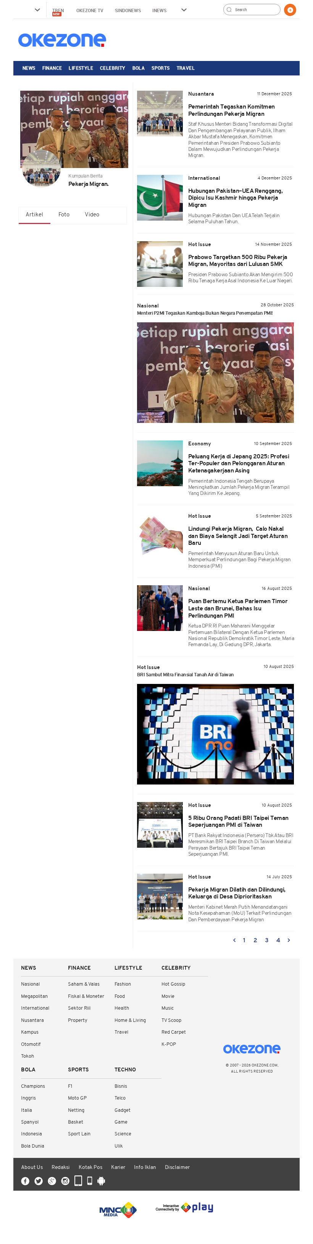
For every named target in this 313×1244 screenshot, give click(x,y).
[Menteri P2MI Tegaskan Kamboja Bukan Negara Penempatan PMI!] (215, 372)
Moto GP (77, 1098)
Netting (76, 1110)
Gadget (123, 1110)
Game (121, 1122)
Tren (58, 11)
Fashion (123, 984)
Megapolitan (34, 996)
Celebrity (113, 68)
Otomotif (30, 1044)
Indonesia (31, 1134)
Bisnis (121, 1086)
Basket (75, 1122)
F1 (70, 1086)
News (29, 68)
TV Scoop (171, 1020)
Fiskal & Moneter (86, 996)
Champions (33, 1086)
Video (92, 215)
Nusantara (32, 1020)
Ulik (119, 1146)
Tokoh (27, 1056)
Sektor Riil (79, 1008)
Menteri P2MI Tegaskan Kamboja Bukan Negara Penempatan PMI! (205, 313)
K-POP (168, 1044)
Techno (125, 1070)
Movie (167, 996)
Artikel (34, 215)
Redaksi (61, 1167)
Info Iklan (145, 1167)
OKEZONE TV (89, 10)
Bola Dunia (32, 1146)
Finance (52, 68)
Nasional (30, 984)
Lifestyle (81, 68)
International (35, 1008)
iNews (159, 10)
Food (120, 996)
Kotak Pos (90, 1167)
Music (167, 1008)
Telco (120, 1098)
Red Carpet (173, 1032)
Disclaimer (177, 1167)
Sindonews (128, 10)
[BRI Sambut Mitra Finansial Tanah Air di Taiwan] (215, 734)
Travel (186, 68)
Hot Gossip (173, 984)
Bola (138, 68)
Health (122, 1008)
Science (123, 1134)
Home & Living (130, 1020)
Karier (118, 1167)
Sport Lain (79, 1134)
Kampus (30, 1032)
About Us (32, 1167)
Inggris (28, 1098)
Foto (63, 215)
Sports (160, 68)
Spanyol (30, 1122)
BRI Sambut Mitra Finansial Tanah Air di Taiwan (185, 674)
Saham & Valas (84, 984)
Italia (26, 1110)
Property (77, 1020)
